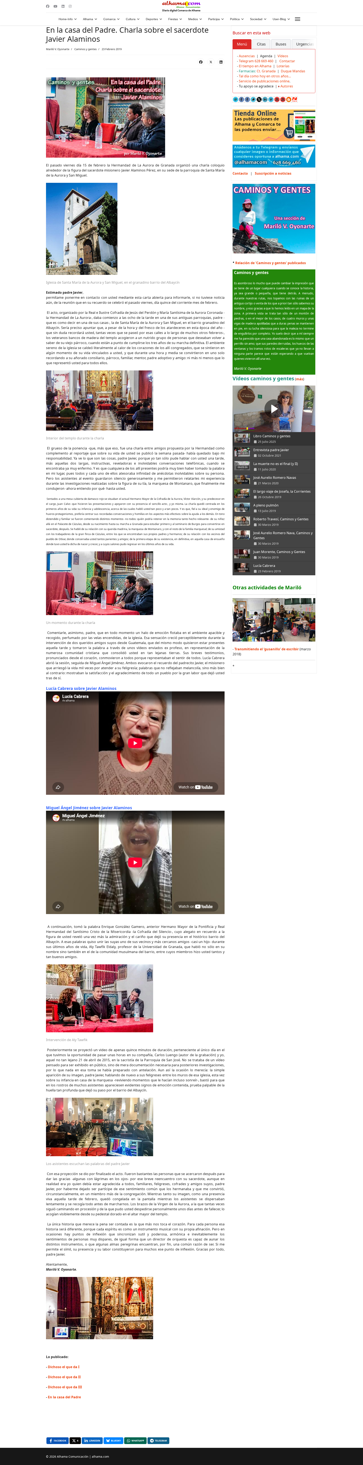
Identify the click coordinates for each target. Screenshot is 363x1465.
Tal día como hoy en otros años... (265, 76)
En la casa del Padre (64, 1397)
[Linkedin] (63, 6)
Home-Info (66, 19)
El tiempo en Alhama (255, 66)
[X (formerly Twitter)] (210, 61)
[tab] (242, 44)
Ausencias (247, 56)
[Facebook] (47, 6)
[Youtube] (55, 6)
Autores (286, 86)
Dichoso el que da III (65, 1387)
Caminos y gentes (85, 49)
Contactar (287, 61)
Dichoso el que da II (64, 1377)
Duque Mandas (293, 71)
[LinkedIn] (221, 61)
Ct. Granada (266, 71)
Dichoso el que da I (63, 1367)
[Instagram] (70, 6)
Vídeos (283, 56)
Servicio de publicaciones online (264, 81)
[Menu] (297, 19)
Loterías (283, 66)
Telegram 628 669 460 (256, 61)
